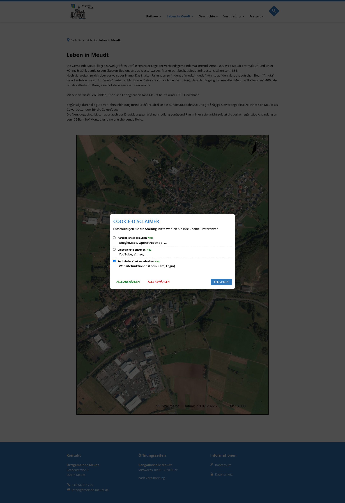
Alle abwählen (159, 281)
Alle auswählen (128, 281)
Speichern (221, 281)
